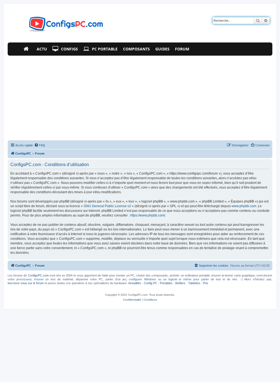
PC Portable (105, 49)
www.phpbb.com (244, 206)
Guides (162, 49)
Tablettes (194, 283)
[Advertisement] (140, 96)
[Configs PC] (58, 25)
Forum (182, 49)
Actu (42, 49)
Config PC (150, 283)
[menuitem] (39, 145)
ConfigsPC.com (38, 275)
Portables (166, 283)
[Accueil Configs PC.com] (27, 49)
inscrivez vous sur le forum (26, 283)
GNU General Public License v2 (107, 206)
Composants (136, 49)
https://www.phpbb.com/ (147, 215)
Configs (69, 49)
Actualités (134, 283)
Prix (205, 283)
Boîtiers (180, 283)
